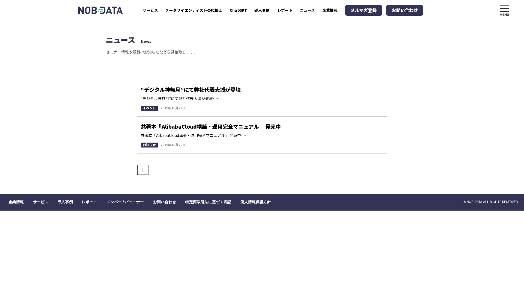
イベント (149, 108)
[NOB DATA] (100, 10)
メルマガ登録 (363, 10)
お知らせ (149, 145)
